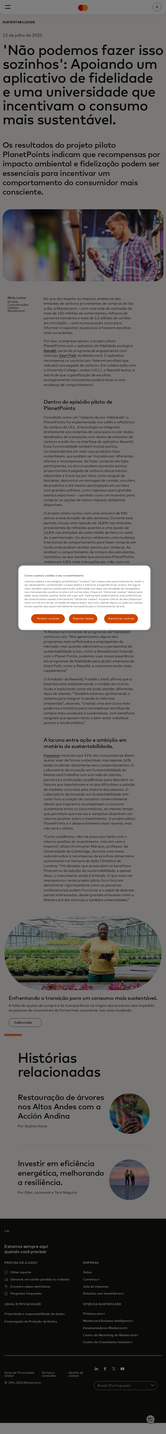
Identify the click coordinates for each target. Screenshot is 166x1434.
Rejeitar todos (83, 618)
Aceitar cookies (48, 618)
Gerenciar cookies (121, 618)
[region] (84, 597)
